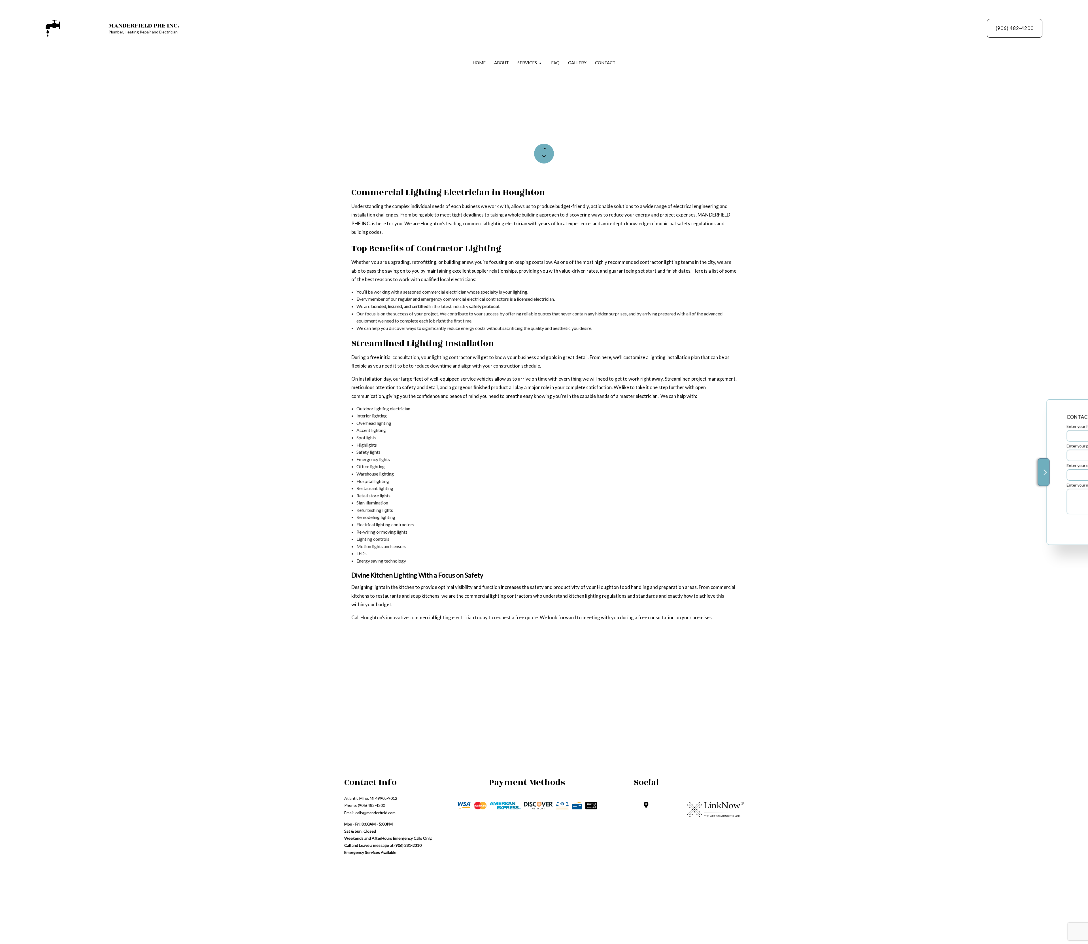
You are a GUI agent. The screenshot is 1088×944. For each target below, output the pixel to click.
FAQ (555, 62)
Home (479, 62)
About (501, 62)
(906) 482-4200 (1015, 28)
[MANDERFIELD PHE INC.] (53, 27)
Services (527, 62)
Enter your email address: (965, 465)
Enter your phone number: (966, 445)
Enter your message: (961, 485)
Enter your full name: (961, 426)
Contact (605, 62)
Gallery (577, 62)
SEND (1031, 524)
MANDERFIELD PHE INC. (144, 25)
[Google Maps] (646, 805)
